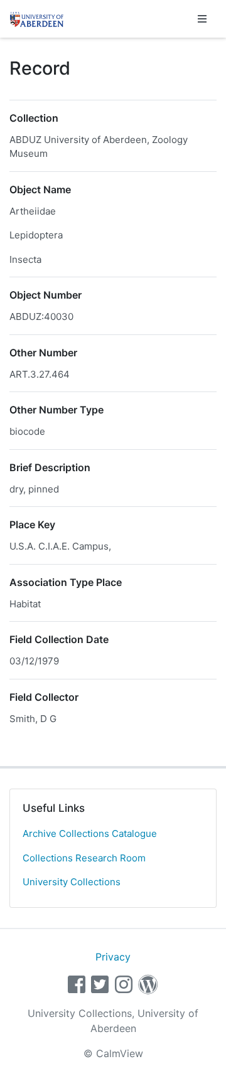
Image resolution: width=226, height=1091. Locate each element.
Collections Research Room (84, 858)
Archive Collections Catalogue (90, 833)
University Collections (72, 882)
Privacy (113, 956)
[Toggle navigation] (202, 19)
